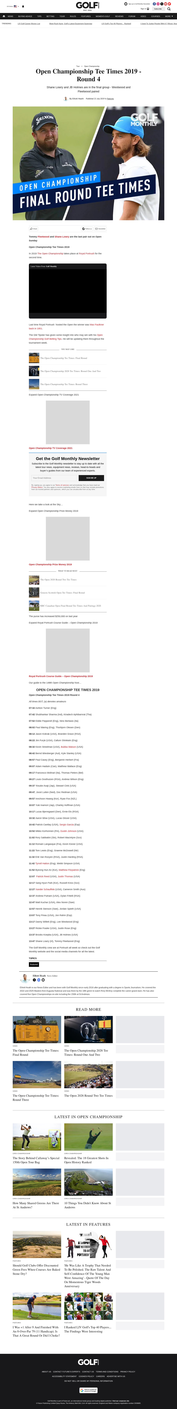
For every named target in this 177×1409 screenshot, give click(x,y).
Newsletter (101, 229)
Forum (132, 16)
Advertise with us (116, 1376)
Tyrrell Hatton (42, 863)
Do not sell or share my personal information (88, 1381)
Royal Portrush (86, 253)
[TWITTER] (35, 980)
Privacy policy (127, 1372)
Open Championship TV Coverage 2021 (50, 448)
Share (35, 229)
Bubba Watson (68, 747)
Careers (100, 1376)
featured (34, 964)
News (10, 16)
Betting (50, 16)
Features (86, 16)
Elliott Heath (78, 99)
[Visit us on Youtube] (165, 3)
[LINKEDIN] (39, 980)
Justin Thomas (65, 876)
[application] (68, 291)
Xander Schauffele (45, 889)
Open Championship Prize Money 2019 (50, 564)
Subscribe (158, 9)
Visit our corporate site (120, 1401)
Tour (62, 16)
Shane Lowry (62, 236)
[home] (4, 16)
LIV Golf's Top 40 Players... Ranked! (116, 24)
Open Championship (91, 66)
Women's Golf (103, 16)
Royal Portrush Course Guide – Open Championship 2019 (61, 676)
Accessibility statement (64, 1376)
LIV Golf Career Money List (29, 24)
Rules (73, 16)
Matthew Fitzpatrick (69, 870)
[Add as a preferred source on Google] (88, 1390)
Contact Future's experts (66, 1372)
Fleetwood (43, 236)
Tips (39, 16)
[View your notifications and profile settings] (23, 6)
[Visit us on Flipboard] (169, 3)
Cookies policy (86, 1376)
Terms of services (62, 485)
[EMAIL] (44, 980)
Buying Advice (25, 16)
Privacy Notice (37, 487)
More (168, 16)
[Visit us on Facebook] (154, 3)
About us (46, 1372)
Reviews (119, 16)
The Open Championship (50, 253)
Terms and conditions (107, 1372)
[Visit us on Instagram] (158, 3)
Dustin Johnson (68, 831)
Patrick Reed (42, 876)
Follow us (88, 229)
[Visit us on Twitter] (161, 3)
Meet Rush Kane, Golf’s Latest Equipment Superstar (70, 24)
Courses (155, 16)
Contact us (88, 1372)
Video (143, 16)
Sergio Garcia (66, 824)
